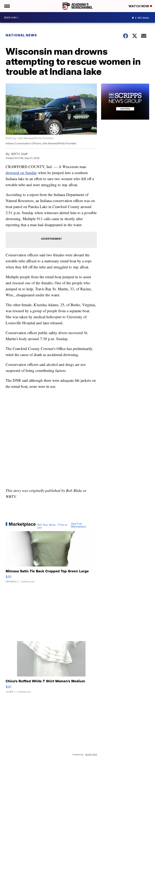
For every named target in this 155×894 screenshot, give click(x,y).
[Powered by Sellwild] (91, 754)
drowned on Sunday (21, 172)
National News (21, 35)
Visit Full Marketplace (78, 525)
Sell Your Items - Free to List (52, 526)
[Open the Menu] (6, 6)
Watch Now (139, 6)
